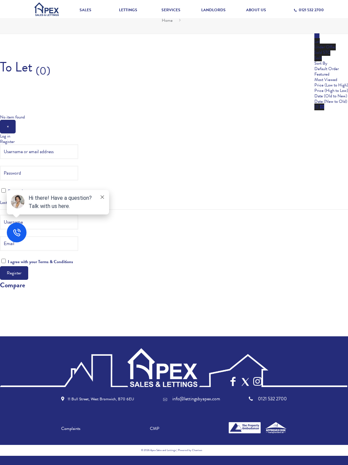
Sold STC (322, 52)
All (316, 36)
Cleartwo (197, 450)
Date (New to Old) (330, 101)
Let (317, 41)
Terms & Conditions (55, 261)
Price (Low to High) (331, 85)
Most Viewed (325, 79)
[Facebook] (233, 381)
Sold (318, 57)
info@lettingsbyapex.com (196, 399)
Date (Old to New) (330, 96)
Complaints (71, 428)
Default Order (326, 68)
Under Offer (325, 47)
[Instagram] (257, 381)
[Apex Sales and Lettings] (46, 9)
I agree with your (40, 261)
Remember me (20, 191)
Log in (5, 136)
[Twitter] (245, 382)
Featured (321, 74)
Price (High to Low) (331, 90)
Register (7, 141)
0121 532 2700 (311, 10)
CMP (154, 428)
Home (167, 20)
